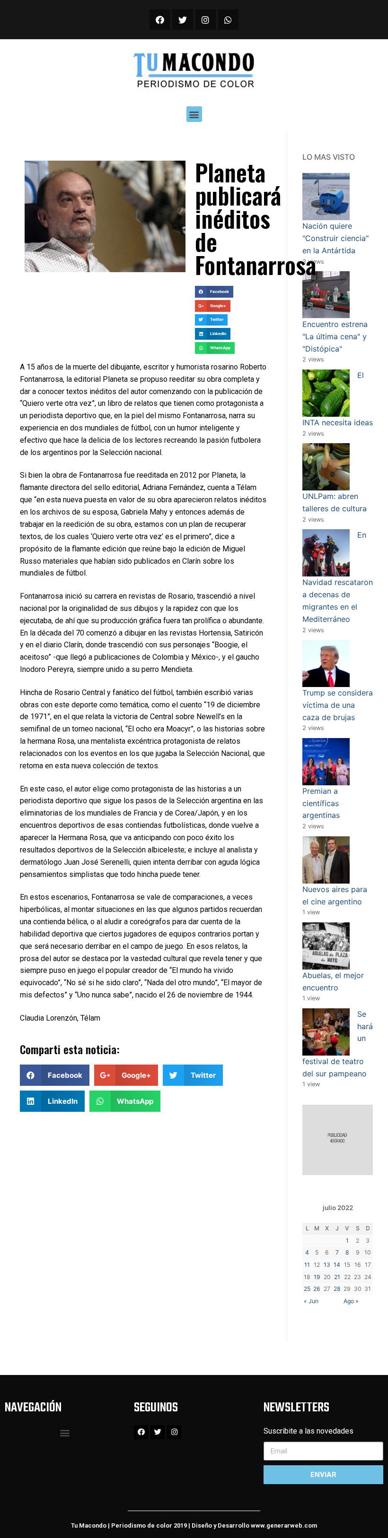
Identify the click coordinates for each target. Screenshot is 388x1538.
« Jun (311, 1301)
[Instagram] (205, 19)
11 (307, 1264)
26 (316, 1288)
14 (337, 1264)
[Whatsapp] (228, 19)
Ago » (351, 1301)
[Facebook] (160, 19)
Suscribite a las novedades (308, 1430)
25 (307, 1288)
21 (337, 1276)
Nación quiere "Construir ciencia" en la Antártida (335, 238)
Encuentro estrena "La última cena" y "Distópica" (335, 336)
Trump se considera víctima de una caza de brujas (337, 705)
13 (327, 1264)
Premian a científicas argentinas (321, 803)
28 (337, 1288)
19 (317, 1276)
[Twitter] (182, 19)
